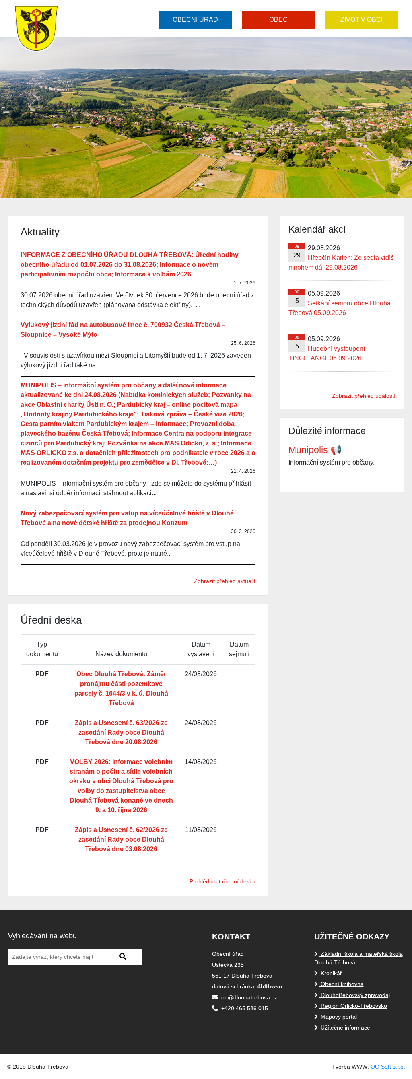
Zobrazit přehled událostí (364, 396)
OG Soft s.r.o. (388, 1066)
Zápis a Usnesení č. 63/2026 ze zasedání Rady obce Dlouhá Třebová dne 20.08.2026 (121, 732)
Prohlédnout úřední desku (222, 881)
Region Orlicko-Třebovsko (353, 1006)
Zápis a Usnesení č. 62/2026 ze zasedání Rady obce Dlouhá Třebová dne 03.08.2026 (121, 839)
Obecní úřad (195, 19)
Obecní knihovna (341, 984)
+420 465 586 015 (244, 1008)
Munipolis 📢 (315, 450)
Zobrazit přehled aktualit (224, 581)
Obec (278, 19)
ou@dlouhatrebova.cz (249, 997)
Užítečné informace (344, 1027)
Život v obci (361, 19)
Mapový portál (338, 1016)
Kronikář (330, 973)
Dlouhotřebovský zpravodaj (354, 995)
